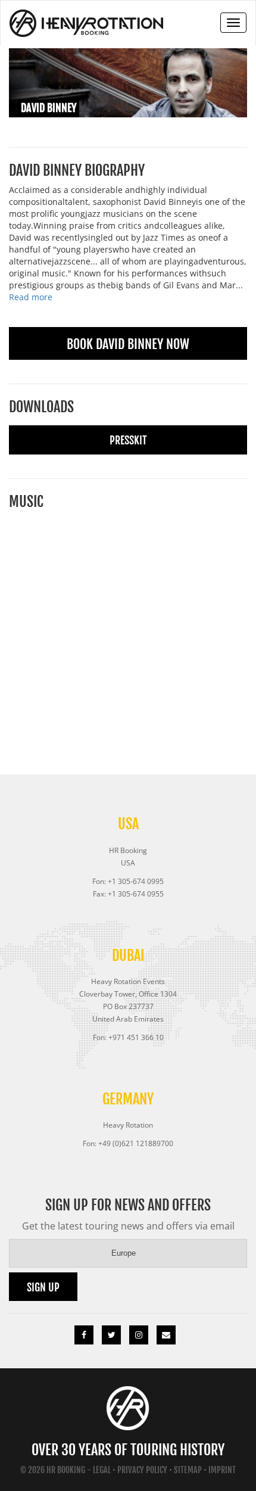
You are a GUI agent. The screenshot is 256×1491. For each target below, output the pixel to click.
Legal (102, 1470)
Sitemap (188, 1470)
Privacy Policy (142, 1470)
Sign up (43, 1287)
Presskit (128, 440)
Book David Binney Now (128, 344)
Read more (30, 297)
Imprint (222, 1470)
